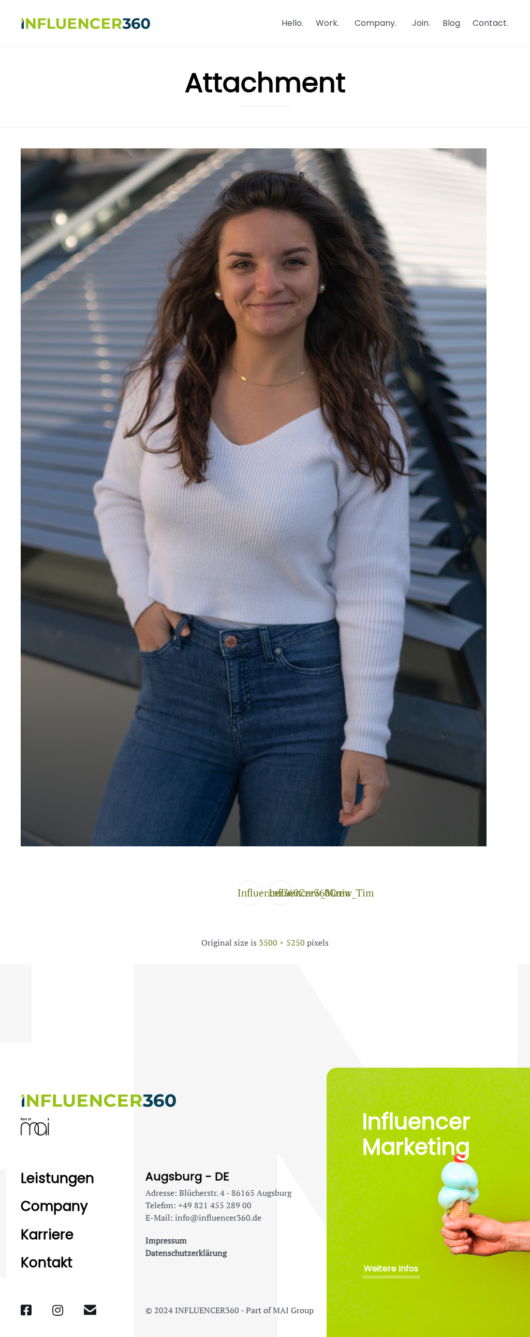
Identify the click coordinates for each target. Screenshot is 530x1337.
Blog (451, 23)
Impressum (166, 1240)
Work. (327, 23)
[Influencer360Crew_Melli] (254, 843)
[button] (391, 1269)
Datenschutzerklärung (186, 1252)
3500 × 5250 (282, 942)
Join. (421, 23)
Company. (375, 23)
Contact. (490, 23)
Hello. (292, 23)
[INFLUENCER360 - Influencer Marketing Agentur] (85, 23)
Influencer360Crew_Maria (250, 892)
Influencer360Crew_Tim (281, 892)
